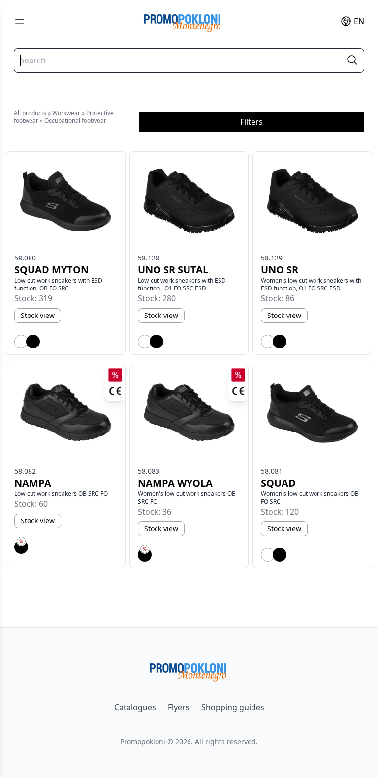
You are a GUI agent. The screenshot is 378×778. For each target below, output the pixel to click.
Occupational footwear (75, 120)
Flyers (178, 707)
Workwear (66, 113)
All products (30, 113)
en (359, 21)
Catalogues (135, 707)
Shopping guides (232, 707)
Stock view (38, 315)
